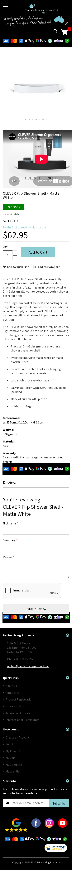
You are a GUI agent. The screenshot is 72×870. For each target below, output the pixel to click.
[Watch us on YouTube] (62, 827)
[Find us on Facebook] (36, 827)
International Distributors (22, 720)
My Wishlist (13, 771)
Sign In (10, 744)
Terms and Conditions (20, 713)
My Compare (14, 765)
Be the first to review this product (24, 227)
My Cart (10, 758)
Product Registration (19, 699)
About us (11, 686)
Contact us (12, 693)
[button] (25, 120)
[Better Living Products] (41, 9)
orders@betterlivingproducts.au (28, 666)
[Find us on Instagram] (49, 827)
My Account (13, 751)
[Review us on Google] (16, 831)
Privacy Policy (15, 706)
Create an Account (17, 737)
